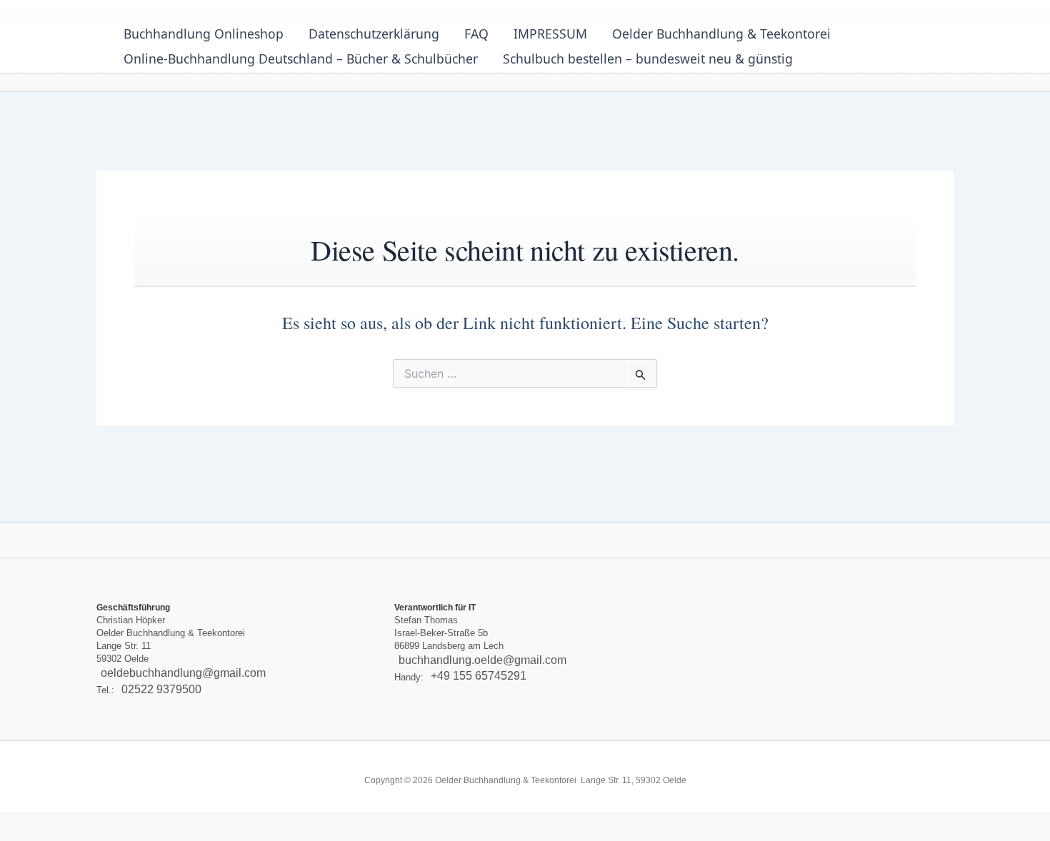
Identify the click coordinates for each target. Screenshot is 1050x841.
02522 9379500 (161, 689)
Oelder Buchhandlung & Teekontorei (721, 33)
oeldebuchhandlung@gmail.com (183, 673)
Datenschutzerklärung (374, 33)
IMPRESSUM (550, 33)
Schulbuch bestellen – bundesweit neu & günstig (648, 58)
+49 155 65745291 (478, 676)
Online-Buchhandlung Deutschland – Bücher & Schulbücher (301, 58)
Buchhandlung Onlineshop (204, 33)
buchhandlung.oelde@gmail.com (482, 660)
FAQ (476, 33)
